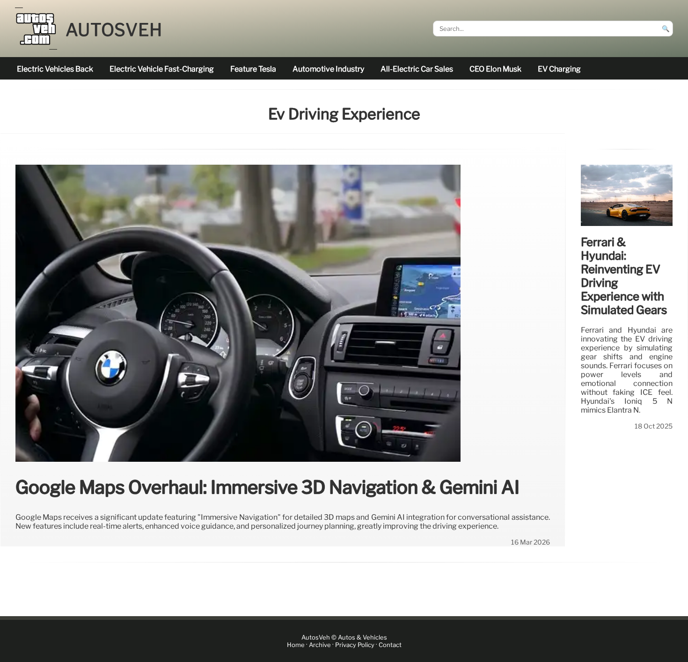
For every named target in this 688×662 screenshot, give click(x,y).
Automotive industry (328, 69)
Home (296, 644)
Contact (390, 644)
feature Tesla (253, 69)
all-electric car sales (417, 69)
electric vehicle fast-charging (162, 69)
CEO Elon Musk (495, 69)
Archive (320, 644)
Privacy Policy (354, 644)
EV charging (559, 69)
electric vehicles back (55, 69)
